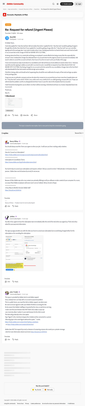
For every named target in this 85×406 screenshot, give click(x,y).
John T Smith (14, 292)
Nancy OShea (14, 141)
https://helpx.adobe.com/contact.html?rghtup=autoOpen (21, 322)
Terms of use (20, 403)
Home (4, 9)
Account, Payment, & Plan (25, 9)
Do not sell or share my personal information (54, 403)
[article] (42, 174)
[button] (3, 4)
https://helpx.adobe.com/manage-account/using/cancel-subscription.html (26, 155)
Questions (36, 9)
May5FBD (13, 37)
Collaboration (9, 110)
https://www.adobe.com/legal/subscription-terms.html (20, 162)
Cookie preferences (36, 403)
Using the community (9, 403)
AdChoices (71, 403)
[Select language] (57, 4)
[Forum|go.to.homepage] (15, 4)
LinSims (12, 216)
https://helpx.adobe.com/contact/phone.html (20, 324)
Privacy (27, 403)
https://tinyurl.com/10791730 (13, 190)
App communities (12, 9)
